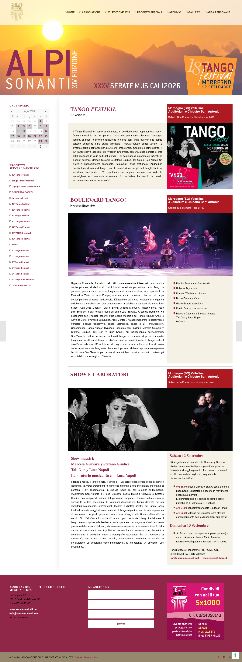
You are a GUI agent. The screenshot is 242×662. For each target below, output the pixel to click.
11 (18, 131)
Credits (79, 657)
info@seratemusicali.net (185, 558)
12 (23, 131)
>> (46, 111)
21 (34, 136)
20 (29, 136)
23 (46, 136)
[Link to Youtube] (230, 657)
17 (12, 136)
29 (40, 141)
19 (23, 136)
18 (18, 136)
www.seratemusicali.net (23, 609)
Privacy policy (91, 657)
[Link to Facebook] (218, 657)
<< (12, 111)
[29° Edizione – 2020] (3, 331)
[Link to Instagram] (224, 657)
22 (40, 136)
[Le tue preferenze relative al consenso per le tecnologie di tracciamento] (235, 655)
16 (46, 131)
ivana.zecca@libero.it (214, 558)
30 (46, 141)
